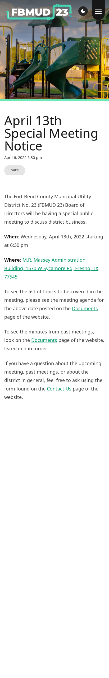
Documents (85, 308)
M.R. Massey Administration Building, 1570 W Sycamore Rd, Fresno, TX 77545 (51, 268)
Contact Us (59, 388)
